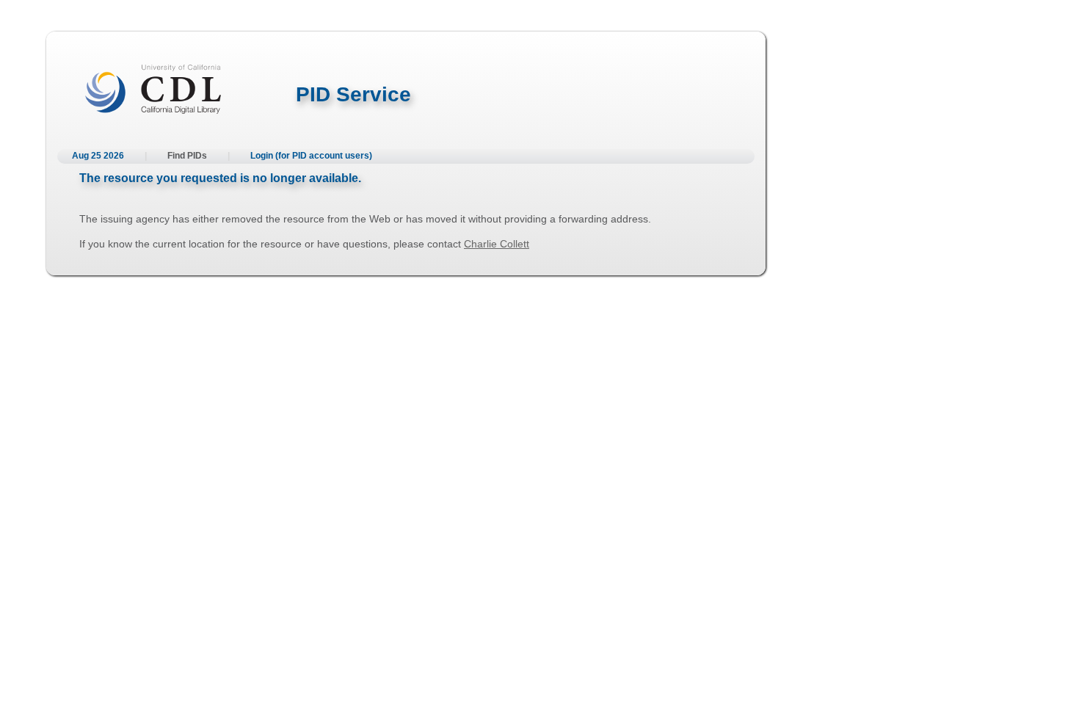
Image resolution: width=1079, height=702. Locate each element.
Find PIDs (187, 156)
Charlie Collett (496, 244)
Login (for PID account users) (311, 156)
